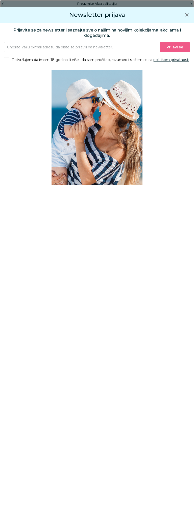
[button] (187, 14)
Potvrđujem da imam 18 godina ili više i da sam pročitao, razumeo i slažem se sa (100, 60)
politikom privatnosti (171, 59)
